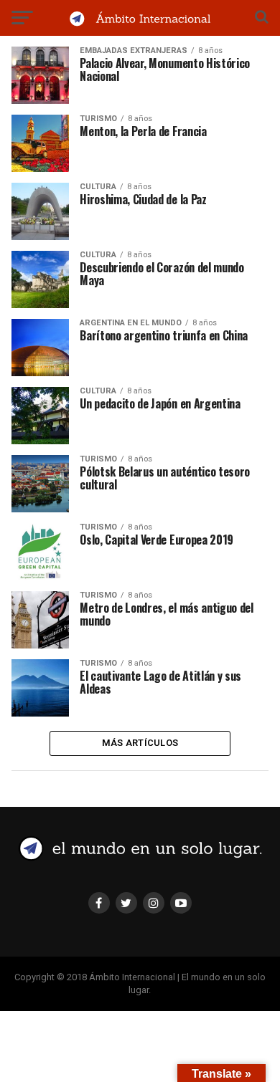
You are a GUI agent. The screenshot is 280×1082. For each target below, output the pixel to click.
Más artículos (140, 742)
